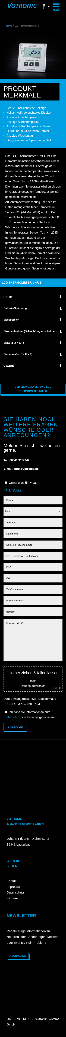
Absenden (15, 727)
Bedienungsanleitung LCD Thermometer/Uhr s (33, 388)
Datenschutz (12, 717)
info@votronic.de (26, 468)
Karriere (12, 898)
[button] (46, 7)
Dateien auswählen (33, 686)
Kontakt (12, 881)
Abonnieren (18, 955)
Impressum (14, 887)
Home (9, 26)
